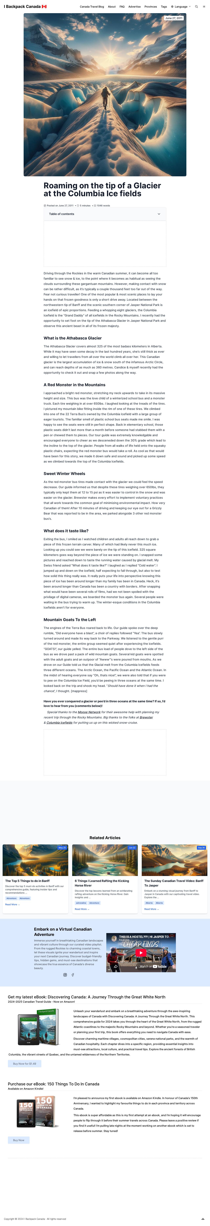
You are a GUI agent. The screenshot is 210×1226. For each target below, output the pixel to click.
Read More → (12, 904)
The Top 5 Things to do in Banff (27, 881)
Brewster (146, 717)
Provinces (151, 6)
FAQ (122, 6)
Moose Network (89, 712)
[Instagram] (65, 975)
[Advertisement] (105, 244)
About (112, 6)
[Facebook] (72, 975)
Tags (164, 6)
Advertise (134, 6)
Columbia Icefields (59, 722)
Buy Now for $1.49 (24, 1063)
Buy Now (18, 1140)
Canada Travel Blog (92, 6)
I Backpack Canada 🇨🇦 (25, 6)
